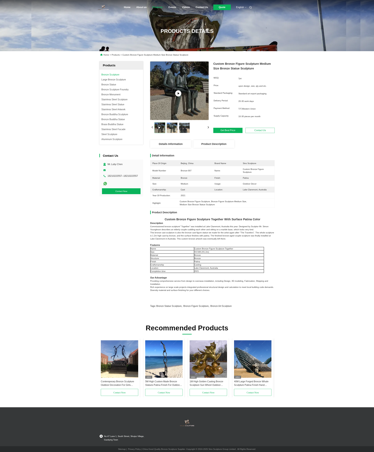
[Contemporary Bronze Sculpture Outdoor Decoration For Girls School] (119, 359)
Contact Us (202, 7)
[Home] (103, 7)
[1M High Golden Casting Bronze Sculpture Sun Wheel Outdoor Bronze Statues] (208, 359)
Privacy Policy (134, 449)
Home (127, 7)
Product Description (213, 144)
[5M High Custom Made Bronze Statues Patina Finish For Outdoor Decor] (164, 359)
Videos (186, 7)
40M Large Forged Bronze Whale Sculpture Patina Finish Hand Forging (251, 383)
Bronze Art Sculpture (221, 306)
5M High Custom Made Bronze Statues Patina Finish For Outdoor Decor (162, 383)
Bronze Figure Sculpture (196, 306)
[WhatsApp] (105, 183)
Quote (222, 7)
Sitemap (122, 449)
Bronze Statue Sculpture (169, 306)
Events (172, 7)
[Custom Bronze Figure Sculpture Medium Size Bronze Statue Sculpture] (179, 90)
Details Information (171, 144)
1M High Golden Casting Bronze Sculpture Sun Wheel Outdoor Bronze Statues (206, 383)
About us (141, 7)
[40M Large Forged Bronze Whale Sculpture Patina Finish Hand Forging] (252, 359)
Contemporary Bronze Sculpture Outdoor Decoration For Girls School (117, 383)
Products (157, 7)
